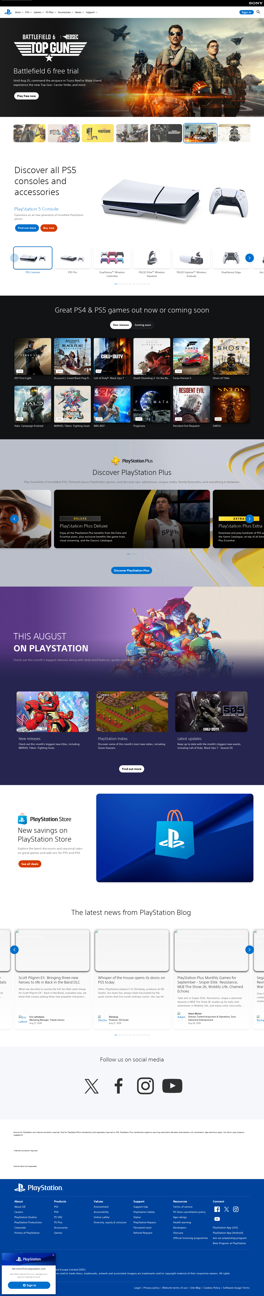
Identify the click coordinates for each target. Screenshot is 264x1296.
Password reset (142, 1227)
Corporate (20, 1227)
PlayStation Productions (28, 1222)
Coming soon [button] (143, 325)
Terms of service (183, 1206)
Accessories (64, 12)
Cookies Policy (212, 1287)
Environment (101, 1206)
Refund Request (142, 1232)
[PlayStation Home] (8, 12)
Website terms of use (174, 1287)
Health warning (182, 1222)
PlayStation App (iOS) (225, 1227)
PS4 (56, 1212)
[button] (29, 133)
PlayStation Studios (25, 1217)
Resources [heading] (180, 1201)
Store (18, 12)
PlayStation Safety (144, 1212)
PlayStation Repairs (144, 1222)
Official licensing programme (190, 1238)
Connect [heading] (218, 1201)
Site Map (195, 1287)
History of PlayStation (27, 1232)
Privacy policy (151, 1287)
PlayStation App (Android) (228, 1232)
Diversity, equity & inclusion (110, 1222)
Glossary (178, 1232)
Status (137, 1217)
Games (37, 12)
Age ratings (180, 1217)
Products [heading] (60, 1201)
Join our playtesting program (230, 1238)
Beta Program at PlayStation (229, 1243)
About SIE (20, 1206)
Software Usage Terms (236, 1287)
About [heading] (18, 1201)
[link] (52, 721)
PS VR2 (58, 1217)
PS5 (27, 12)
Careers (18, 1212)
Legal (137, 1287)
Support (90, 12)
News (78, 12)
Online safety (101, 1217)
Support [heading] (138, 1201)
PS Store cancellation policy (189, 1212)
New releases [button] (121, 325)
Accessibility (101, 1212)
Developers (179, 1227)
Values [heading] (98, 1201)
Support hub (140, 1206)
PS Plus (50, 12)
